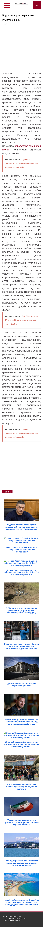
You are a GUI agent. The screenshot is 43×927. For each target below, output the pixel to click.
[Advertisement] (21, 49)
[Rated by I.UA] (34, 923)
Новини (7, 491)
